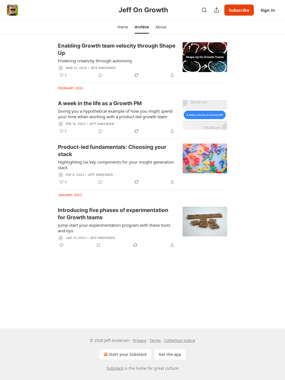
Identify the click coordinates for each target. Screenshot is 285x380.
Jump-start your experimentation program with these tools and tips (114, 227)
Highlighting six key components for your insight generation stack (116, 164)
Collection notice (179, 340)
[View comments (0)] (100, 75)
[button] (122, 27)
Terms (155, 340)
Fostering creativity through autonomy (95, 60)
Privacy (139, 340)
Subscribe (239, 10)
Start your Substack (128, 354)
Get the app (170, 354)
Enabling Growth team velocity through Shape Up (116, 49)
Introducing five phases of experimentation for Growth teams (113, 214)
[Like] (61, 245)
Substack (115, 368)
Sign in (268, 10)
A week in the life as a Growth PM (100, 103)
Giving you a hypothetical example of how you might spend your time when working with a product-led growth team (115, 113)
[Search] (204, 10)
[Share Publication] (216, 10)
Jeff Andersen (103, 68)
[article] (142, 60)
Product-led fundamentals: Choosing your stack (112, 150)
